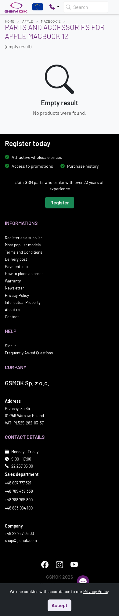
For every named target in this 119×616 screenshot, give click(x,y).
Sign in (10, 345)
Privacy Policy (17, 295)
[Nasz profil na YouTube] (74, 564)
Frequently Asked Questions (29, 352)
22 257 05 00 (22, 466)
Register (59, 202)
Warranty (13, 280)
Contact (12, 316)
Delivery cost (16, 259)
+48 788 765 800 (19, 499)
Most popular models (23, 244)
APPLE (27, 21)
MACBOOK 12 (50, 21)
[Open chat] (83, 581)
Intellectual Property (23, 302)
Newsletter (14, 288)
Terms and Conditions (23, 252)
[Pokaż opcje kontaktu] (54, 7)
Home (9, 21)
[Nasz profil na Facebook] (45, 564)
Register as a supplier (23, 237)
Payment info (16, 266)
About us (12, 309)
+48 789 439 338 (19, 491)
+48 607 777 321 (18, 482)
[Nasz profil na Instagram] (59, 564)
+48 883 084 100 (19, 508)
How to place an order (24, 273)
